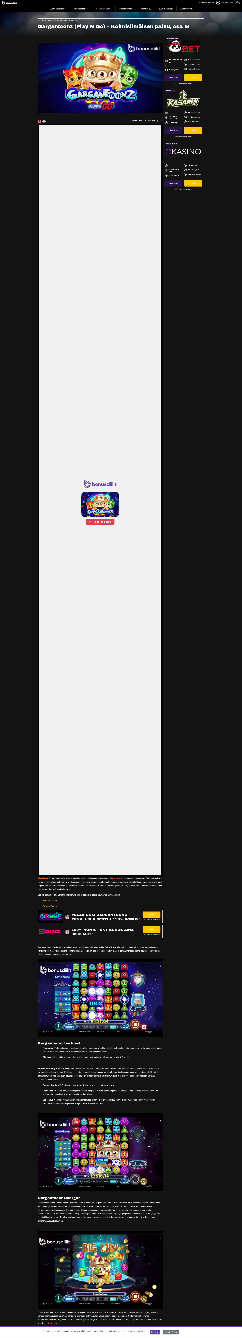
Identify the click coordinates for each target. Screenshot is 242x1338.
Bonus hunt (53, 1323)
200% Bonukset (166, 9)
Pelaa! (151, 914)
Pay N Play (146, 9)
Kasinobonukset (81, 9)
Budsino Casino (50, 900)
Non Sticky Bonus (104, 9)
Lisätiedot (173, 77)
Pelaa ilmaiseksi (101, 521)
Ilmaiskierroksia (126, 9)
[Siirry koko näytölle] (44, 121)
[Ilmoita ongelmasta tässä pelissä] (39, 121)
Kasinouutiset (186, 9)
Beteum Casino (50, 906)
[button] (100, 504)
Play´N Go (145, 885)
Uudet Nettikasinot (58, 9)
